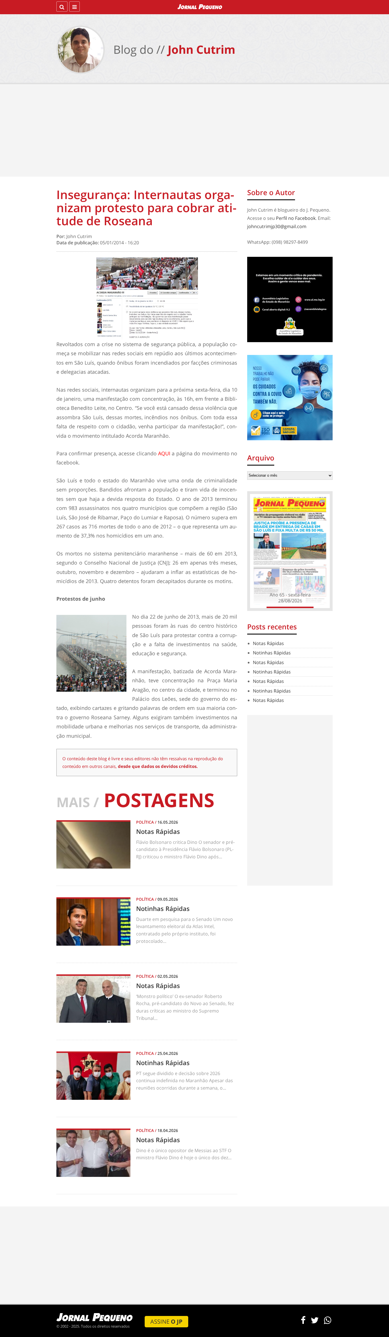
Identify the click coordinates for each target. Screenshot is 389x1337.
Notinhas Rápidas (272, 653)
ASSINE (166, 1321)
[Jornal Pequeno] (200, 6)
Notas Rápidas (268, 643)
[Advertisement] (194, 131)
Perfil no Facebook (296, 218)
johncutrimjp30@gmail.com (276, 226)
